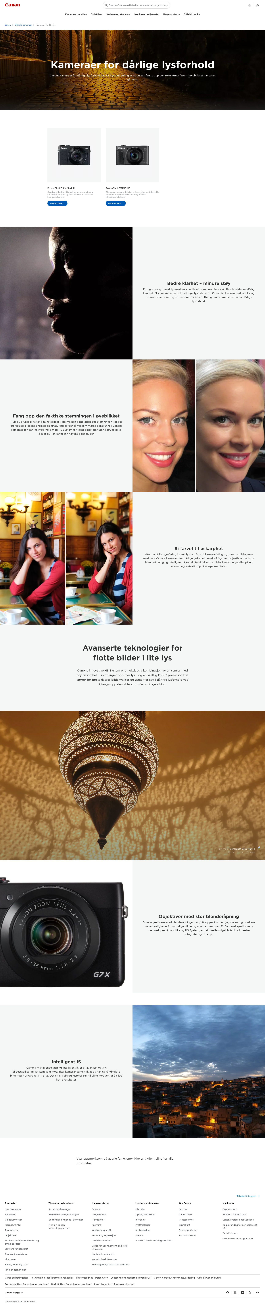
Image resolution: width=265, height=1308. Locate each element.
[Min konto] (249, 5)
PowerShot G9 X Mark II (61, 188)
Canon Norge (13, 1292)
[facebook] (227, 1292)
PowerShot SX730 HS (118, 188)
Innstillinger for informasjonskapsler (114, 1284)
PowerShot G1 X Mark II (236, 849)
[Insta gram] (235, 1292)
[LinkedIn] (242, 1292)
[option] (132, 785)
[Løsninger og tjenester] (160, 14)
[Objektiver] (104, 14)
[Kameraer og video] (88, 14)
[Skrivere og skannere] (131, 14)
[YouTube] (257, 1292)
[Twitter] (250, 1292)
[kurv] (257, 6)
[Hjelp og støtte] (181, 14)
